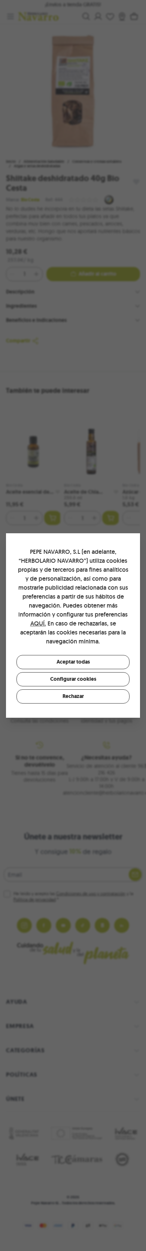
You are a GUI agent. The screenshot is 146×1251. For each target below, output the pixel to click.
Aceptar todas (73, 661)
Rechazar (73, 696)
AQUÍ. (38, 623)
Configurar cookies (73, 679)
